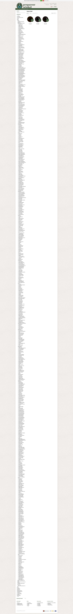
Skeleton (18, 594)
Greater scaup (20, 499)
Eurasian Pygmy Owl (21, 138)
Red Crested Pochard (21, 298)
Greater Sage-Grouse (21, 520)
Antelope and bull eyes (21, 21)
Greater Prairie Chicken (22, 379)
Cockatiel (20, 508)
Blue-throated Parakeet (22, 70)
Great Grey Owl (21, 314)
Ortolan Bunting (21, 362)
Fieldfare (20, 294)
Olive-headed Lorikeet (21, 152)
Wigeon (20, 461)
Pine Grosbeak (21, 213)
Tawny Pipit (20, 126)
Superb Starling (21, 171)
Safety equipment (19, 590)
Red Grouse (20, 446)
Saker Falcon (20, 441)
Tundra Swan (20, 273)
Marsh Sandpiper (21, 374)
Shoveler (20, 458)
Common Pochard (21, 493)
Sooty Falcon (20, 548)
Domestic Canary (21, 245)
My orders (39, 603)
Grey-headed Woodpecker (22, 186)
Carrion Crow (20, 562)
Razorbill (20, 29)
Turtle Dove (20, 558)
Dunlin (19, 83)
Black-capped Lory (21, 574)
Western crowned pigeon (22, 297)
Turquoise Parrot (21, 504)
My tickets (39, 604)
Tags (28, 605)
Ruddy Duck (20, 430)
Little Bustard (20, 271)
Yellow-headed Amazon (22, 153)
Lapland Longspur (21, 234)
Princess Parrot (21, 382)
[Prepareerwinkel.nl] (26, 4)
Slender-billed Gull (21, 127)
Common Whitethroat (21, 177)
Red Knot (20, 247)
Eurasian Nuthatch (21, 85)
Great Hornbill (20, 125)
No (43, 0)
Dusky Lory (20, 539)
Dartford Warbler (21, 383)
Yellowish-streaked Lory (22, 491)
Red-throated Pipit (21, 415)
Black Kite (20, 570)
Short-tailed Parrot (21, 289)
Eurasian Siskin (21, 455)
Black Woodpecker (21, 568)
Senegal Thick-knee (21, 452)
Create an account (54, 3)
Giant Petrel (20, 560)
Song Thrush (20, 552)
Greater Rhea (20, 341)
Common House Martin (22, 230)
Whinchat (20, 363)
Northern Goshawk (21, 218)
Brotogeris (20, 101)
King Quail (20, 113)
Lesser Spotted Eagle (21, 447)
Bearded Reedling (21, 50)
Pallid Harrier (20, 488)
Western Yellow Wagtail (22, 161)
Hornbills (20, 342)
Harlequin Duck (21, 216)
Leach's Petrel (20, 505)
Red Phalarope (21, 427)
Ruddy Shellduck (21, 110)
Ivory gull (30, 23)
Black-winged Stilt (21, 485)
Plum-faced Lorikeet (21, 62)
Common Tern (20, 515)
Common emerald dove (22, 193)
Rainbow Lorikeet (21, 390)
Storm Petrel (20, 489)
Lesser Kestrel (20, 270)
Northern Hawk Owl (21, 469)
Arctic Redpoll (20, 540)
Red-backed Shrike (21, 183)
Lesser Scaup (20, 269)
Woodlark (20, 87)
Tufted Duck (20, 303)
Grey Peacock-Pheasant (22, 470)
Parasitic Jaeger (21, 263)
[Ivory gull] (30, 22)
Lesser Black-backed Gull (22, 265)
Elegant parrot (20, 377)
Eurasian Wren (21, 531)
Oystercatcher (20, 445)
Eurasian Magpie (21, 140)
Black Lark (20, 563)
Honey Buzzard (21, 527)
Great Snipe (20, 375)
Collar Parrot (20, 291)
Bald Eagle (20, 40)
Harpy (19, 217)
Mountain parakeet (21, 115)
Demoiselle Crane (21, 241)
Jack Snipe (20, 79)
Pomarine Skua (21, 330)
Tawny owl (20, 92)
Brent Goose (20, 431)
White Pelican (20, 438)
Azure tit (20, 48)
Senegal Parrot (21, 81)
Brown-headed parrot (21, 104)
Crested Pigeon (21, 471)
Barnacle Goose (21, 95)
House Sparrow (21, 229)
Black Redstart (20, 566)
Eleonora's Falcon (21, 141)
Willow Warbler (20, 144)
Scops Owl (20, 135)
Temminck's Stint (21, 495)
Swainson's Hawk (21, 378)
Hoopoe (20, 226)
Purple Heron (20, 386)
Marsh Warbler (20, 90)
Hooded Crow (20, 82)
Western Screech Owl (21, 448)
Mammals (19, 22)
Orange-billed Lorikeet (22, 459)
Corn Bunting (20, 181)
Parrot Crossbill (21, 203)
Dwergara (20, 130)
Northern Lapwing (21, 253)
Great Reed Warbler (21, 202)
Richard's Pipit (20, 205)
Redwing (20, 287)
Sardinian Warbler (21, 274)
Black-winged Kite (21, 189)
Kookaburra (20, 285)
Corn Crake (20, 310)
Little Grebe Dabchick (21, 119)
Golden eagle (20, 480)
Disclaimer (49, 603)
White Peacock (21, 542)
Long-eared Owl (21, 389)
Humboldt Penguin (21, 231)
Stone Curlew (20, 185)
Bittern (19, 407)
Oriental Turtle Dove (21, 358)
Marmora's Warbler (21, 442)
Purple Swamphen (21, 385)
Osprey (19, 514)
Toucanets (20, 369)
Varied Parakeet (21, 391)
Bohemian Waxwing (21, 371)
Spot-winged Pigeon (21, 516)
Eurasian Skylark (21, 509)
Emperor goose (21, 251)
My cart (51, 4)
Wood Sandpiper (21, 91)
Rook (19, 405)
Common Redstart (21, 160)
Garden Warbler (21, 501)
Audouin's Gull (20, 46)
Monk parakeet (21, 335)
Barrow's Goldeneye (21, 235)
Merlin (19, 460)
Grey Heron (20, 66)
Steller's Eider (20, 484)
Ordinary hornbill (21, 167)
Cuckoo (20, 279)
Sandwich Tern (20, 207)
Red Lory (20, 401)
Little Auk (20, 258)
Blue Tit (20, 373)
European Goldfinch (21, 387)
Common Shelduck (21, 60)
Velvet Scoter (20, 210)
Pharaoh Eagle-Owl (21, 547)
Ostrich (19, 492)
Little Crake (20, 257)
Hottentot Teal (20, 227)
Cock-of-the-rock (21, 403)
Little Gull (20, 134)
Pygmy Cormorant (21, 129)
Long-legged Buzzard (21, 44)
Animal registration (19, 591)
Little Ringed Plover (21, 267)
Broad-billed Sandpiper (22, 96)
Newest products (29, 603)
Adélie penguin (21, 26)
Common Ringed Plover (22, 80)
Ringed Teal (20, 421)
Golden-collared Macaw (22, 154)
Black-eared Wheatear (22, 76)
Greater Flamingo (21, 145)
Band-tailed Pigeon (21, 53)
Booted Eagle (20, 131)
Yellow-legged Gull (21, 155)
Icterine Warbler (21, 475)
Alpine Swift (20, 30)
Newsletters (39, 605)
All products (29, 602)
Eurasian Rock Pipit (21, 355)
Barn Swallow (20, 78)
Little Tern (20, 137)
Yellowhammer (20, 151)
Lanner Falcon (20, 313)
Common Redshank (21, 502)
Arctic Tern (20, 350)
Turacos (20, 498)
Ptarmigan (20, 33)
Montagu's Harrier (21, 182)
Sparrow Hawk (20, 468)
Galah (19, 437)
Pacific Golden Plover (21, 262)
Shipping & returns (19, 604)
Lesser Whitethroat (21, 94)
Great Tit (20, 286)
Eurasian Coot (20, 326)
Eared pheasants (21, 357)
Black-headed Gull (21, 281)
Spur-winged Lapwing (21, 474)
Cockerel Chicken (21, 254)
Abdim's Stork (20, 25)
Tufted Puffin (20, 306)
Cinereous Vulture (21, 334)
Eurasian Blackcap (21, 575)
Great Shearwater (21, 206)
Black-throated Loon (21, 365)
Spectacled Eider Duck (22, 99)
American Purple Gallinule (22, 34)
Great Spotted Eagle (21, 58)
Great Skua (20, 201)
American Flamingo (21, 399)
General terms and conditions (52, 602)
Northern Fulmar (21, 351)
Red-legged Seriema (21, 307)
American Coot (21, 37)
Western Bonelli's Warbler (22, 61)
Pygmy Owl (20, 347)
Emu (19, 142)
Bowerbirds (20, 381)
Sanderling (20, 124)
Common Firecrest (21, 519)
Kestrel (19, 500)
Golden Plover (20, 174)
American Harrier (21, 36)
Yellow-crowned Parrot (22, 159)
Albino (19, 20)
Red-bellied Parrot (21, 410)
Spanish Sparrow (21, 467)
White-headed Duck (21, 536)
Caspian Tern (20, 393)
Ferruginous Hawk (21, 429)
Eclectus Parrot (21, 139)
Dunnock (20, 220)
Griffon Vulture (20, 506)
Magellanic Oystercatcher (22, 317)
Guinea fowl (20, 366)
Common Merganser (21, 209)
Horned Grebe (20, 302)
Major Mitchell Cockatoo (22, 237)
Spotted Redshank (21, 567)
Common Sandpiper (21, 354)
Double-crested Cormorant (22, 162)
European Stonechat (21, 409)
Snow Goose (20, 462)
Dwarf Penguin (20, 136)
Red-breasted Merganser (22, 331)
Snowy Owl (20, 464)
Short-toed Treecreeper (22, 86)
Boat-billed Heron (21, 449)
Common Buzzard (21, 106)
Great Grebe (20, 199)
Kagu (19, 243)
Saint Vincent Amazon (21, 456)
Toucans (20, 497)
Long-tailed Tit (20, 478)
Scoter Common (21, 571)
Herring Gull (20, 556)
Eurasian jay (20, 149)
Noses (18, 18)
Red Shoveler (20, 45)
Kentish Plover (20, 490)
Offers (28, 604)
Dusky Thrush (20, 103)
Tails (17, 587)
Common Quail (21, 309)
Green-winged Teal (21, 532)
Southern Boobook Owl (22, 343)
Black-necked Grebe (21, 163)
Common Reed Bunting (22, 395)
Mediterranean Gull (21, 576)
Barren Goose (20, 222)
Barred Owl (20, 165)
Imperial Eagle (20, 250)
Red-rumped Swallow (21, 423)
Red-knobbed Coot (21, 277)
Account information (40, 602)
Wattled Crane (20, 315)
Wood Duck (20, 109)
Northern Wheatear (21, 494)
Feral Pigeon (20, 479)
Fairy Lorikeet (20, 578)
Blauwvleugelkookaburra (22, 73)
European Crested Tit (21, 305)
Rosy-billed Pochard (21, 370)
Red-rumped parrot (21, 419)
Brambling (20, 249)
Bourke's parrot (21, 93)
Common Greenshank (21, 192)
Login (50, 3)
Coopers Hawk (20, 116)
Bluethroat (20, 64)
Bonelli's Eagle (20, 219)
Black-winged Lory (21, 579)
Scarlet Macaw (20, 158)
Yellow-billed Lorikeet (21, 156)
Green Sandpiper (21, 534)
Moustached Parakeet (21, 28)
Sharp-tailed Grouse (21, 483)
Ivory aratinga (20, 239)
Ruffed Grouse (20, 290)
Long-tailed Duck (21, 233)
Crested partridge (21, 406)
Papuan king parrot (21, 194)
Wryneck (20, 121)
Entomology (18, 595)
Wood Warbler (20, 146)
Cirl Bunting (20, 114)
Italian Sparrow (21, 238)
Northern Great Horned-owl (22, 108)
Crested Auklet (20, 301)
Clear (25, 598)
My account (47, 4)
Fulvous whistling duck (22, 426)
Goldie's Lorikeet (21, 513)
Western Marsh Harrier (22, 102)
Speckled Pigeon (21, 164)
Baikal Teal (20, 454)
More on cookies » (46, 0)
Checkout (55, 4)
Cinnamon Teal (21, 246)
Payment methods (19, 603)
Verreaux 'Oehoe (21, 512)
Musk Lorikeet (20, 338)
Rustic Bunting (20, 89)
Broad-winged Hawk (21, 97)
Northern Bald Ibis (21, 221)
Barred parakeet (21, 111)
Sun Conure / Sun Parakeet (22, 559)
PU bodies (18, 16)
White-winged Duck (21, 544)
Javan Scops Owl (21, 41)
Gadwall (20, 293)
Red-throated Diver (21, 414)
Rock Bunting (20, 187)
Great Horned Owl (21, 38)
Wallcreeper (20, 433)
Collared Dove (20, 503)
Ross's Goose (20, 425)
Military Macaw (21, 466)
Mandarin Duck (21, 321)
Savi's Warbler (20, 465)
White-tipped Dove (21, 511)
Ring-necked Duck (21, 397)
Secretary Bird (20, 451)
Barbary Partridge (21, 54)
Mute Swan (20, 278)
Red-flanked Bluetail (21, 72)
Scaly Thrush (20, 173)
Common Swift (20, 169)
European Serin (21, 143)
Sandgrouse (20, 550)
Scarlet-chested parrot (22, 473)
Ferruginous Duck (21, 538)
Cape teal (20, 242)
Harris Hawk (20, 546)
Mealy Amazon (20, 196)
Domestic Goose (21, 77)
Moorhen (20, 522)
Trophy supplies (19, 593)
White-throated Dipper (21, 526)
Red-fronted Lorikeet (21, 411)
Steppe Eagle (20, 486)
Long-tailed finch (21, 472)
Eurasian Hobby (21, 88)
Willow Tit (20, 325)
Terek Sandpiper (21, 496)
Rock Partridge (21, 481)
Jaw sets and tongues (20, 17)
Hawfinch (20, 42)
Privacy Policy (49, 604)
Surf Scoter (20, 100)
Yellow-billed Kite (21, 157)
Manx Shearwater (21, 349)
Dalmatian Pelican (21, 295)
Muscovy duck (20, 337)
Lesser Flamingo (21, 261)
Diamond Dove (21, 118)
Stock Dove (20, 223)
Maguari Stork (20, 318)
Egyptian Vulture (21, 24)
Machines (18, 589)
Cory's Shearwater (21, 450)
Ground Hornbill (21, 225)
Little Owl (20, 482)
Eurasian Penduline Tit (22, 105)
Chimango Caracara (21, 112)
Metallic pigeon (21, 535)
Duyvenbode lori (21, 128)
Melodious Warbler (21, 361)
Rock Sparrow (20, 434)
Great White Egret (21, 211)
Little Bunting (20, 133)
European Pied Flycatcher (22, 84)
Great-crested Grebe (21, 148)
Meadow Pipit (20, 179)
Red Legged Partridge (21, 417)
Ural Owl (20, 353)
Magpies (20, 255)
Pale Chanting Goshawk (22, 551)
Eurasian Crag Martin (21, 435)
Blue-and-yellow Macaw (22, 68)
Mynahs (20, 319)
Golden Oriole (20, 528)
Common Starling (21, 476)
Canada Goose (21, 107)
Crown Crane (20, 299)
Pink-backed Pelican (21, 266)
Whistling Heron (21, 147)
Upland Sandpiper (21, 57)
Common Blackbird (21, 327)
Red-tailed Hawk (21, 422)
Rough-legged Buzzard (22, 439)
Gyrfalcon (20, 168)
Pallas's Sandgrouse (21, 487)
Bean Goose (20, 394)
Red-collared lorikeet (21, 413)
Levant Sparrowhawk (21, 52)
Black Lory (20, 564)
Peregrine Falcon (21, 457)
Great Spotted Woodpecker (22, 197)
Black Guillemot (21, 572)
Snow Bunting (20, 463)
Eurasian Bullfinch (21, 175)
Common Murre (21, 555)
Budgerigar (20, 178)
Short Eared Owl (21, 510)
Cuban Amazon (21, 117)
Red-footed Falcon (21, 418)
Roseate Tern (20, 120)
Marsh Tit (20, 170)
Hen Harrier (20, 65)
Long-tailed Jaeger (21, 275)
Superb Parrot (20, 56)
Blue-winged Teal (21, 74)
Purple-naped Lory (21, 518)
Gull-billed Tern (21, 311)
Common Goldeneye (21, 98)
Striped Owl (20, 166)
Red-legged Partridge (21, 402)
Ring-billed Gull (21, 398)
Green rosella (20, 150)
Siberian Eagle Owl (21, 453)
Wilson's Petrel (20, 530)
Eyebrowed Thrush (21, 507)
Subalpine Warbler (21, 49)
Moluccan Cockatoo (21, 333)
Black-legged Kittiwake (22, 122)
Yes (41, 0)
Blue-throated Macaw (21, 69)
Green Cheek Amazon (21, 195)
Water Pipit (20, 523)
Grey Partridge (20, 367)
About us (18, 602)
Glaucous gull (20, 198)
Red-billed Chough (21, 32)
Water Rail (20, 524)
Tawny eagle (20, 443)
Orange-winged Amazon (22, 359)
